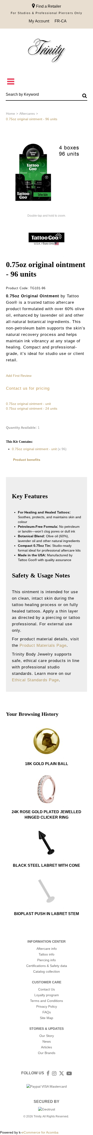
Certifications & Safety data (46, 966)
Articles (46, 1047)
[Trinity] (46, 51)
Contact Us (46, 989)
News (46, 1041)
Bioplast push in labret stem (46, 914)
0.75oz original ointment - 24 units (31, 408)
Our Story (46, 1036)
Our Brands (46, 1053)
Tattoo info (46, 954)
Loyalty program (46, 995)
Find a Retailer (48, 6)
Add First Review (18, 376)
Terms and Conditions (46, 1001)
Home (10, 113)
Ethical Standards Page (35, 680)
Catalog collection (46, 971)
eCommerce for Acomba (40, 1132)
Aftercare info (46, 949)
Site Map (46, 1018)
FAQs (46, 1012)
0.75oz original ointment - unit (28, 404)
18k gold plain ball (46, 764)
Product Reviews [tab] (27, 471)
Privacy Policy (46, 1006)
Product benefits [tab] (26, 460)
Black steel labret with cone (46, 865)
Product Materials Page (43, 645)
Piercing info (46, 960)
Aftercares (27, 113)
